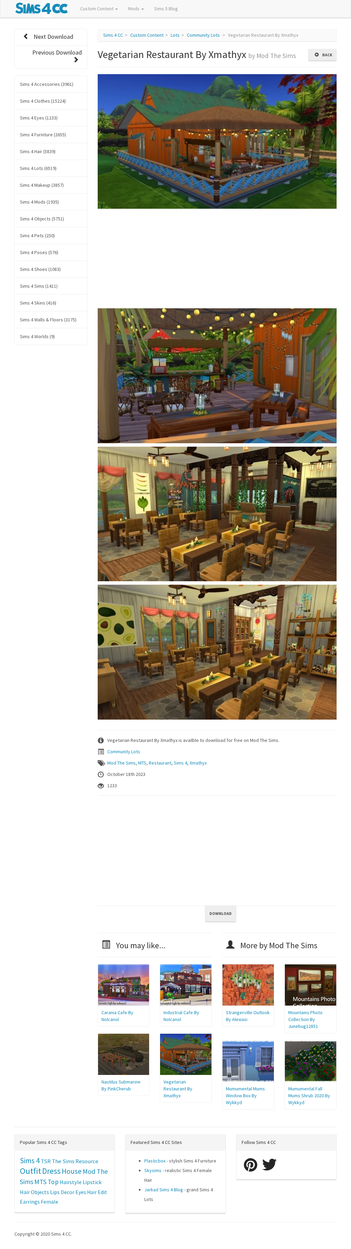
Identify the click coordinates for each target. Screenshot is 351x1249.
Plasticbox (155, 1161)
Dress (51, 1171)
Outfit (30, 1171)
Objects (40, 1192)
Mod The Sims (121, 763)
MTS (142, 763)
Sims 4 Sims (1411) (39, 286)
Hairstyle (71, 1182)
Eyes (80, 1192)
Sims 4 (180, 763)
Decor (67, 1192)
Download (220, 913)
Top (53, 1182)
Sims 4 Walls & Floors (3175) (48, 320)
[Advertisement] (217, 260)
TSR (46, 1161)
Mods (134, 8)
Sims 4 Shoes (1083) (40, 269)
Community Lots (203, 35)
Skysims (152, 1170)
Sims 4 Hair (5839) (38, 151)
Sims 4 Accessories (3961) (46, 84)
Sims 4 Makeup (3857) (42, 185)
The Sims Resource (75, 1161)
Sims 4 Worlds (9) (37, 336)
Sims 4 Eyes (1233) (39, 118)
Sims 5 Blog (166, 8)
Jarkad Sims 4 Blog (163, 1190)
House (72, 1171)
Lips (55, 1192)
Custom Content (97, 8)
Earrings (30, 1202)
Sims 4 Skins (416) (38, 303)
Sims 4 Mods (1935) (39, 202)
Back (326, 54)
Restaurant (160, 763)
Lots (175, 35)
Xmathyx (198, 763)
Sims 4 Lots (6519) (38, 168)
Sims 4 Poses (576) (39, 252)
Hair (25, 1192)
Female (49, 1202)
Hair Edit (97, 1192)
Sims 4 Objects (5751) (42, 219)
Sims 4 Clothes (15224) (43, 101)
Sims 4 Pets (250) (37, 235)
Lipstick (92, 1182)
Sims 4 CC (113, 35)
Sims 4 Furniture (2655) (43, 134)
